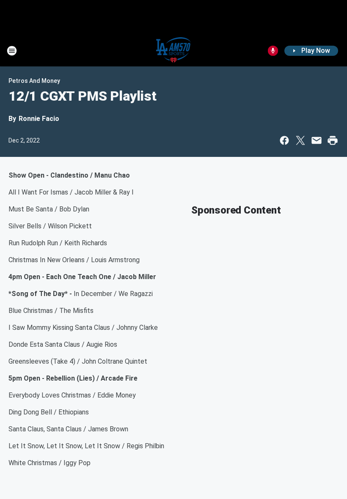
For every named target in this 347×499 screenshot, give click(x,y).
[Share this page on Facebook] (284, 140)
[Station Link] (173, 50)
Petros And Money (34, 80)
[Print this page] (333, 140)
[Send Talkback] (273, 51)
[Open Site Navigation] (12, 51)
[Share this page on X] (300, 140)
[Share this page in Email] (316, 140)
